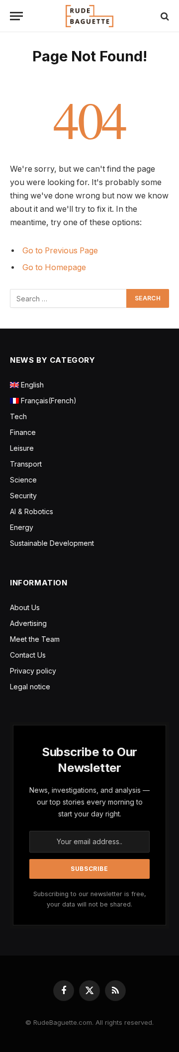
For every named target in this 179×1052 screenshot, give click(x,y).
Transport (26, 464)
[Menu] (16, 16)
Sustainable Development (52, 543)
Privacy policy (33, 671)
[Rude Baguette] (89, 16)
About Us (25, 607)
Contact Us (28, 655)
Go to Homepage (54, 267)
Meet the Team (35, 639)
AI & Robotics (31, 511)
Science (23, 480)
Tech (18, 416)
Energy (21, 527)
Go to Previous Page (60, 250)
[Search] (164, 16)
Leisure (22, 448)
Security (23, 495)
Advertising (28, 623)
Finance (23, 432)
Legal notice (30, 686)
